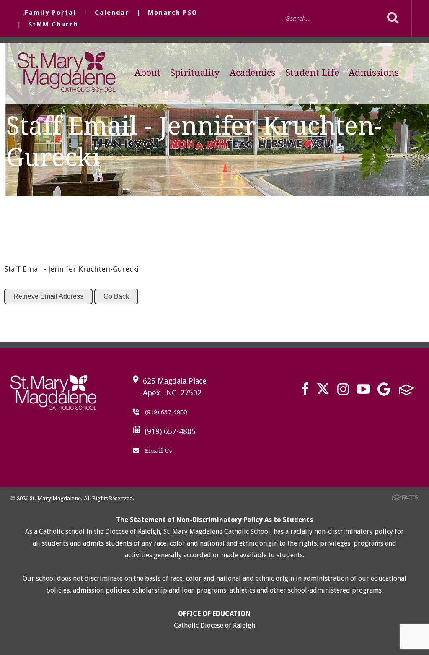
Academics (252, 73)
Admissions (374, 73)
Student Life (312, 73)
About (147, 73)
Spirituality (195, 73)
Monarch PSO (172, 12)
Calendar (112, 12)
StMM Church (53, 24)
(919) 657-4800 (165, 412)
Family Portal (50, 12)
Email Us (157, 451)
